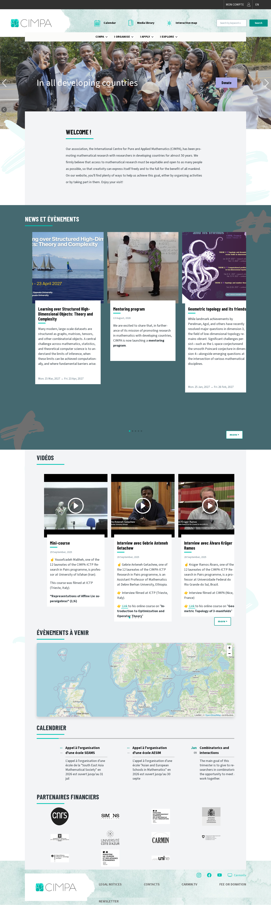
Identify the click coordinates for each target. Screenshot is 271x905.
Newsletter (109, 901)
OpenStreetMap (213, 715)
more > (234, 435)
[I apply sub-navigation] (155, 36)
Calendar (110, 23)
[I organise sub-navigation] (135, 36)
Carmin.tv (240, 875)
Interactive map (186, 23)
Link (125, 606)
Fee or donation (232, 884)
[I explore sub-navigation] (179, 36)
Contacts (152, 884)
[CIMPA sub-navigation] (109, 36)
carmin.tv (189, 884)
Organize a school (219, 82)
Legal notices (110, 884)
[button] (4, 83)
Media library (145, 23)
